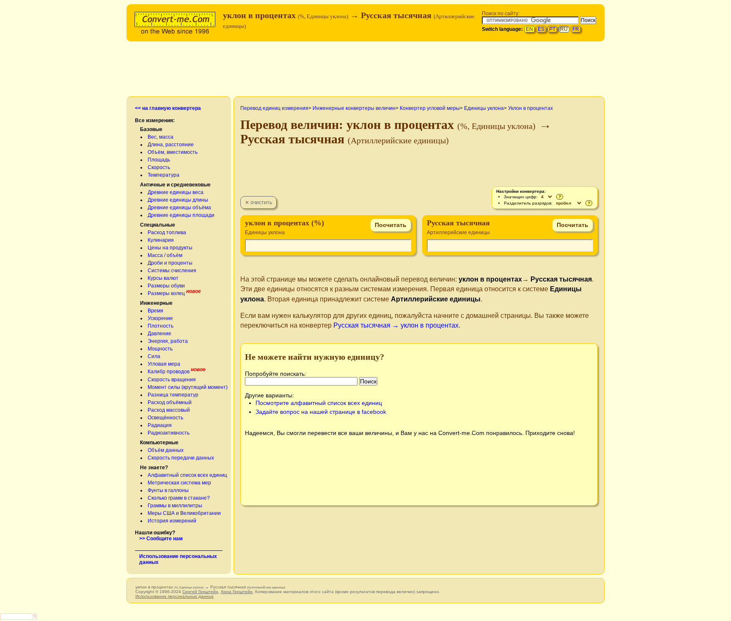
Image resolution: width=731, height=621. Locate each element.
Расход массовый (169, 410)
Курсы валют (163, 278)
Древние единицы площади (181, 215)
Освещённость (165, 418)
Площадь (159, 160)
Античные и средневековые (175, 185)
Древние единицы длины (178, 200)
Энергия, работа (168, 341)
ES (541, 29)
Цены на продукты (170, 248)
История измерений (172, 521)
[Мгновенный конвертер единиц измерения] (177, 21)
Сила (154, 356)
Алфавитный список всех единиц (187, 475)
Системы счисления (172, 271)
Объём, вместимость (173, 152)
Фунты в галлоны (168, 490)
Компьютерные (159, 443)
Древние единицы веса (175, 192)
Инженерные (156, 303)
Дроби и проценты (170, 263)
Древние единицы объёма (179, 208)
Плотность (160, 326)
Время (155, 311)
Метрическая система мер (179, 483)
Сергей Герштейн (200, 591)
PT (552, 29)
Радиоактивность (169, 433)
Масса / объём (165, 255)
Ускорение (160, 318)
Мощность (160, 349)
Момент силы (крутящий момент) (188, 387)
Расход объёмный (170, 402)
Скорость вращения (172, 380)
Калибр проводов (169, 372)
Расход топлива (167, 232)
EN (529, 29)
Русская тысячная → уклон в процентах (396, 325)
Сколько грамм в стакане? (179, 498)
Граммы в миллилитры (175, 506)
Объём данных (166, 450)
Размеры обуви (166, 286)
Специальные (157, 225)
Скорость (159, 167)
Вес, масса (160, 137)
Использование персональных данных (174, 596)
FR (575, 29)
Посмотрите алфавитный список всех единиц (319, 402)
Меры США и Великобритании (184, 513)
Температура (163, 175)
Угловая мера (164, 364)
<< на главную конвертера (168, 108)
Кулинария (161, 240)
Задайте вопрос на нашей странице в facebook (321, 411)
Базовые (151, 129)
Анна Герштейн (237, 591)
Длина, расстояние (171, 145)
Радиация (160, 425)
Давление (159, 333)
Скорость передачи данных (181, 458)
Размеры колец (166, 293)
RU (564, 29)
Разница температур (173, 395)
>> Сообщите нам (161, 539)
